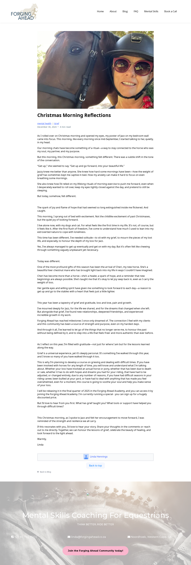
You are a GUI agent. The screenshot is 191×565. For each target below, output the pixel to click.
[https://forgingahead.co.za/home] (24, 11)
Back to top (95, 465)
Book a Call (170, 11)
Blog (125, 11)
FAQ (136, 11)
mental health (44, 123)
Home (100, 11)
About (113, 11)
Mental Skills (151, 11)
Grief (56, 123)
